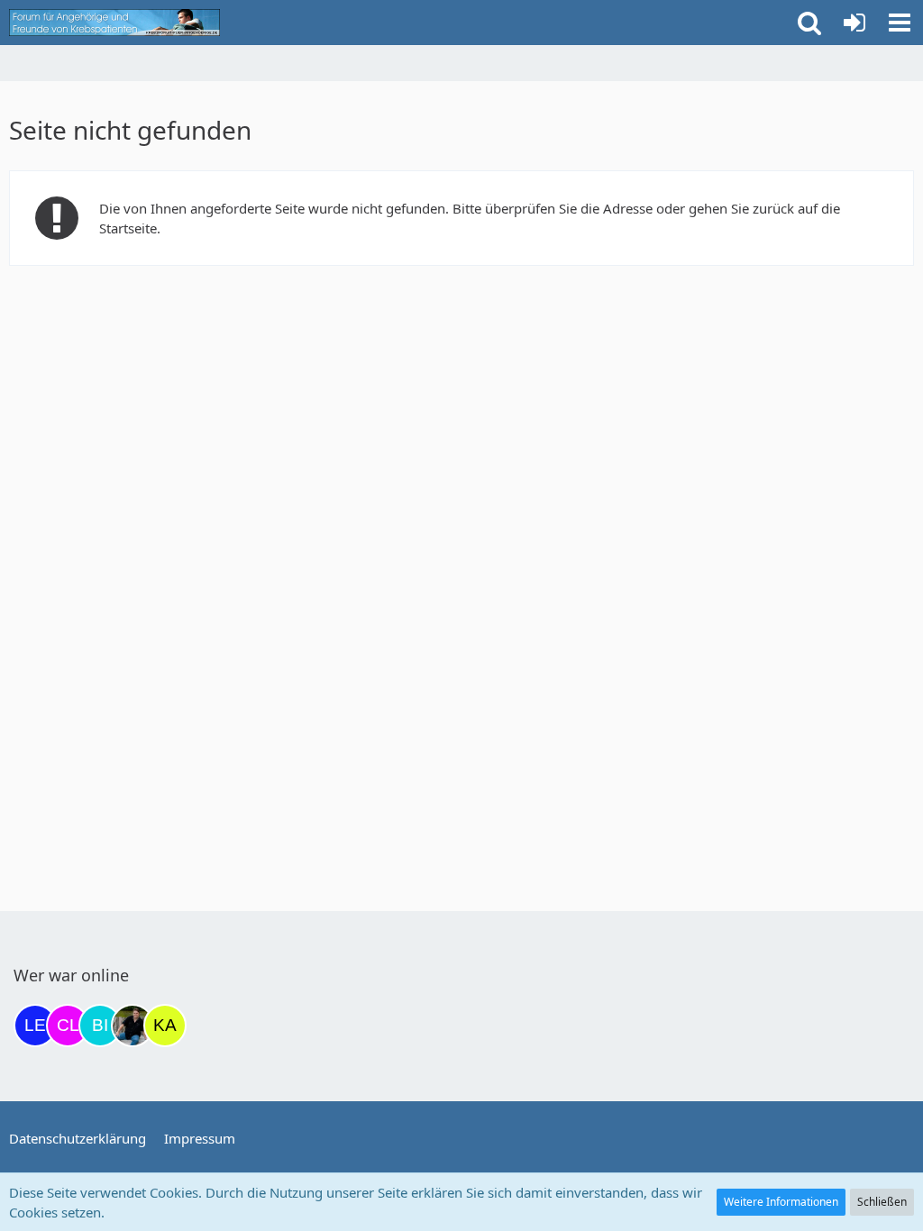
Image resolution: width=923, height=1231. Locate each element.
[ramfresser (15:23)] (132, 1025)
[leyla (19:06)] (35, 1025)
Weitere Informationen (781, 1201)
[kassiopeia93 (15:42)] (165, 1025)
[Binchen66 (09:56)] (100, 1025)
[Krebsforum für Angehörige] (114, 23)
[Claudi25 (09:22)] (67, 1025)
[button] (900, 23)
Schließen (882, 1201)
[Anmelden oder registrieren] (854, 23)
